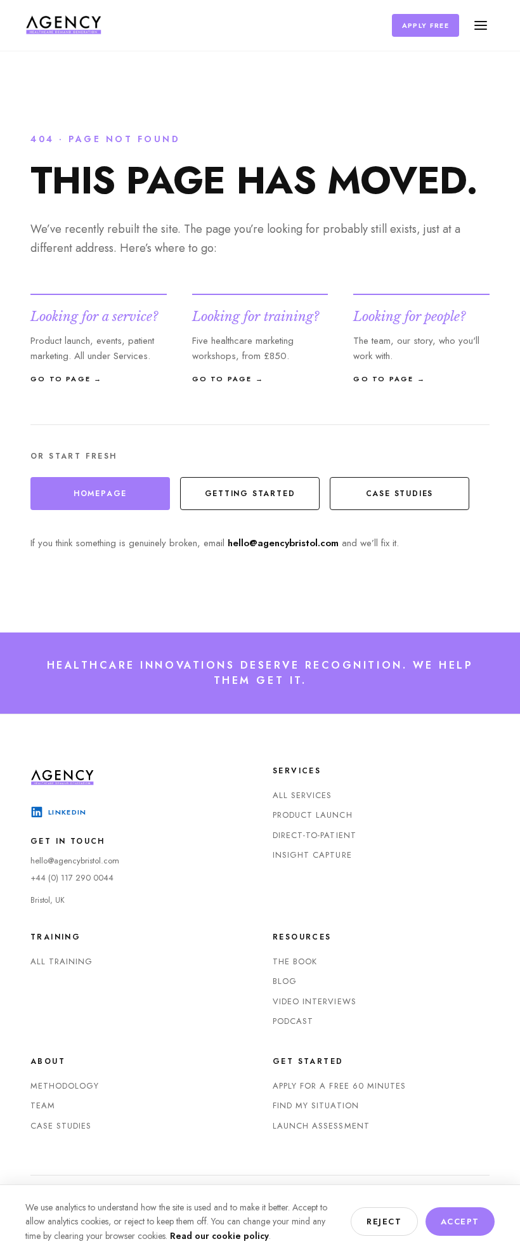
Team (42, 1105)
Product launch (313, 815)
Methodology (64, 1086)
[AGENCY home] (63, 25)
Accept (460, 1221)
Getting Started (250, 493)
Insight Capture (312, 855)
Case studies (400, 493)
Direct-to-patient (314, 835)
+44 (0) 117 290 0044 (72, 878)
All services (302, 795)
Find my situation (316, 1105)
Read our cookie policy (219, 1235)
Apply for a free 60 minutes (339, 1086)
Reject (384, 1221)
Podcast (293, 1021)
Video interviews (314, 1001)
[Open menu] (481, 25)
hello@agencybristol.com (283, 543)
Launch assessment (321, 1126)
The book (295, 961)
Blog (285, 981)
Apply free (425, 25)
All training (61, 961)
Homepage (100, 493)
